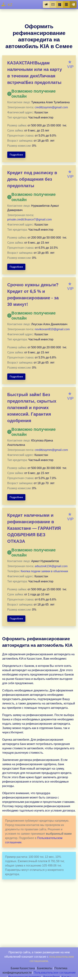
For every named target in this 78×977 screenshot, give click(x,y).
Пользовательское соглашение (55, 972)
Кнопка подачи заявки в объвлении (44, 571)
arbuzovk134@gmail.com (51, 566)
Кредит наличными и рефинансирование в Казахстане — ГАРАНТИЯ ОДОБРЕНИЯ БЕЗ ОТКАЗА (34, 528)
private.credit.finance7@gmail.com (29, 219)
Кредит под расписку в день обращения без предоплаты (32, 179)
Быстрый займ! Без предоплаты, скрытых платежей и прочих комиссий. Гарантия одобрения (31, 407)
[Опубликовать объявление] (46, 4)
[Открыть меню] (66, 4)
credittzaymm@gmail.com (51, 107)
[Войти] (73, 4)
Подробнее (16, 154)
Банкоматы (44, 968)
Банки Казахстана (23, 968)
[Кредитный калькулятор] (59, 4)
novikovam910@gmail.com (52, 329)
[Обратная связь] (53, 4)
